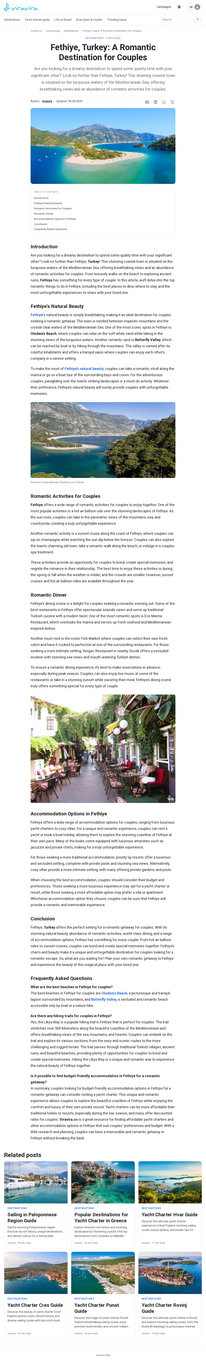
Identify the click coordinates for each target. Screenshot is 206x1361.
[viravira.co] (21, 7)
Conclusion (40, 224)
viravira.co (36, 30)
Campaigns (164, 6)
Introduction (41, 198)
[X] (172, 102)
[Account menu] (194, 7)
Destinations (12, 19)
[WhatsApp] (164, 102)
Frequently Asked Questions (50, 229)
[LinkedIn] (155, 102)
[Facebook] (147, 102)
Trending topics (117, 19)
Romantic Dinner (43, 213)
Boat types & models (89, 19)
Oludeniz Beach (114, 993)
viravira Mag (53, 30)
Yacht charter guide (37, 19)
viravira (47, 101)
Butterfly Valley (104, 999)
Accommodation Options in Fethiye (55, 218)
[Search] (198, 19)
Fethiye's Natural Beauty (48, 203)
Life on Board (63, 19)
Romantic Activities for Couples (53, 208)
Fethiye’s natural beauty (84, 369)
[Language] (179, 6)
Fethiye (37, 315)
